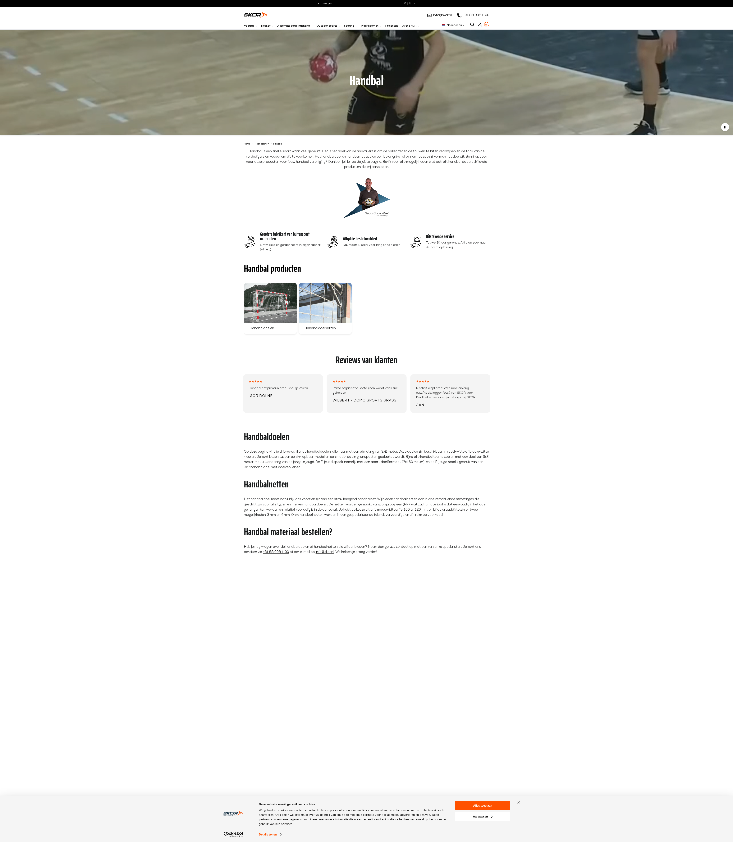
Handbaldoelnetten (320, 328)
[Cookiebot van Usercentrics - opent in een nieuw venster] (233, 834)
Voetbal (249, 26)
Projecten (391, 26)
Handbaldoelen (262, 328)
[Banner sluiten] (518, 802)
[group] (270, 308)
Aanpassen (480, 816)
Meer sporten (369, 26)
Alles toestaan (482, 805)
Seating (349, 26)
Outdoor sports (327, 26)
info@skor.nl (442, 15)
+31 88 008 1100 (476, 15)
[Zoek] (472, 24)
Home (247, 144)
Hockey (266, 26)
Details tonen (268, 834)
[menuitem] (251, 26)
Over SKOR (409, 26)
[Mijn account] (479, 24)
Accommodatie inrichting (293, 26)
